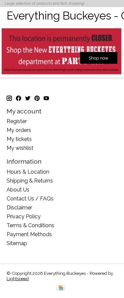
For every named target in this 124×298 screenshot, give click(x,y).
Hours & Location (28, 172)
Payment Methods (29, 234)
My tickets (19, 139)
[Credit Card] (61, 288)
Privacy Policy (24, 216)
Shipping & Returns (30, 181)
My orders (19, 130)
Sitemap (17, 243)
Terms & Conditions (30, 225)
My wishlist (20, 148)
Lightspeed (18, 278)
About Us (18, 190)
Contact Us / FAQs (30, 198)
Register (17, 121)
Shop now (98, 58)
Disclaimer (19, 207)
